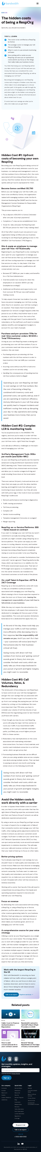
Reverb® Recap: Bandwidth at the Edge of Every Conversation (30, 1045)
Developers (17, 1090)
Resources (17, 1093)
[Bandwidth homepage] (10, 3)
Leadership (4, 1099)
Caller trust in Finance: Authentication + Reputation (10, 1025)
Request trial (20, 1125)
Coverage (17, 1118)
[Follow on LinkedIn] (19, 1144)
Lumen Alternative (19, 1113)
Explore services (25, 994)
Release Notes (18, 1104)
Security (17, 1095)
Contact (3, 1090)
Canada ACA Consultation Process (33, 1103)
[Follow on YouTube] (22, 1144)
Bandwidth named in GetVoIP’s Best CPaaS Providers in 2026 (29, 1025)
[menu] (38, 3)
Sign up (6, 1078)
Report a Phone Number (32, 1095)
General (30, 1088)
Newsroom (4, 1093)
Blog (16, 1099)
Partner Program (19, 1097)
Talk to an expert (11, 994)
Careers (3, 1095)
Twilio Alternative (19, 1109)
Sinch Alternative (19, 1111)
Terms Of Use (31, 1100)
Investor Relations (6, 1097)
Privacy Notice (16, 1073)
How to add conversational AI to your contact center (9, 1045)
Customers (17, 1102)
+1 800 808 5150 (20, 1137)
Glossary (17, 1106)
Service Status (18, 1088)
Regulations (18, 1116)
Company (4, 1088)
